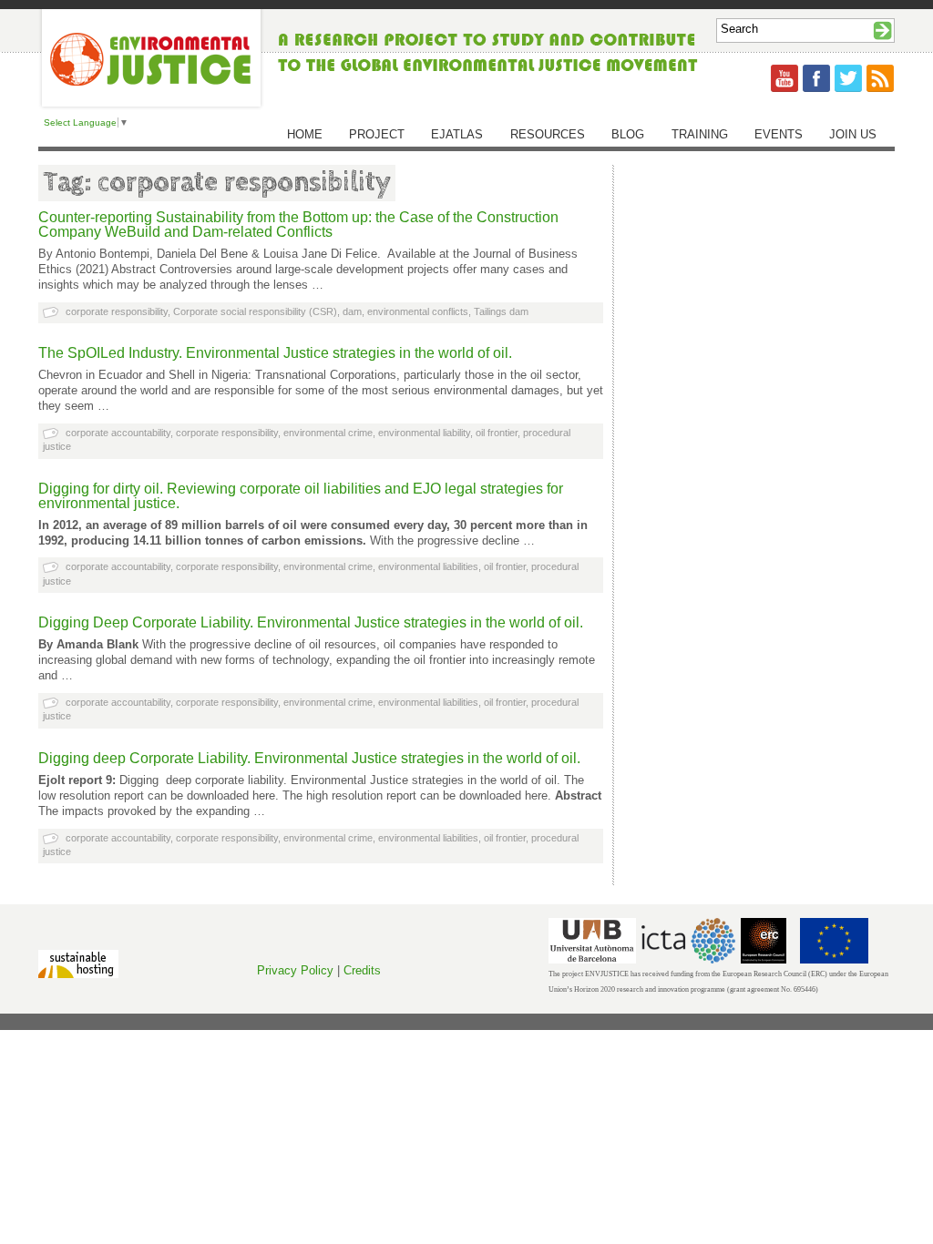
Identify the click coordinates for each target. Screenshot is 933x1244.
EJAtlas (457, 134)
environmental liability (424, 432)
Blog (627, 134)
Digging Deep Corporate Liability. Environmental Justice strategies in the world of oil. (310, 622)
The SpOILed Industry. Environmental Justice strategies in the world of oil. (275, 353)
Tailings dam (501, 311)
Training (700, 134)
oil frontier (497, 432)
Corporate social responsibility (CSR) (255, 311)
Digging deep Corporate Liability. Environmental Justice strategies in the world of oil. (309, 758)
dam (352, 311)
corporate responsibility (117, 311)
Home (305, 134)
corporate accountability (118, 432)
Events (778, 134)
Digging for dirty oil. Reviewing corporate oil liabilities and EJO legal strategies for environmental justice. (300, 496)
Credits (362, 970)
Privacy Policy (295, 970)
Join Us (853, 134)
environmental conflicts (417, 311)
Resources (547, 134)
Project (377, 134)
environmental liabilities (428, 566)
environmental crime (328, 432)
